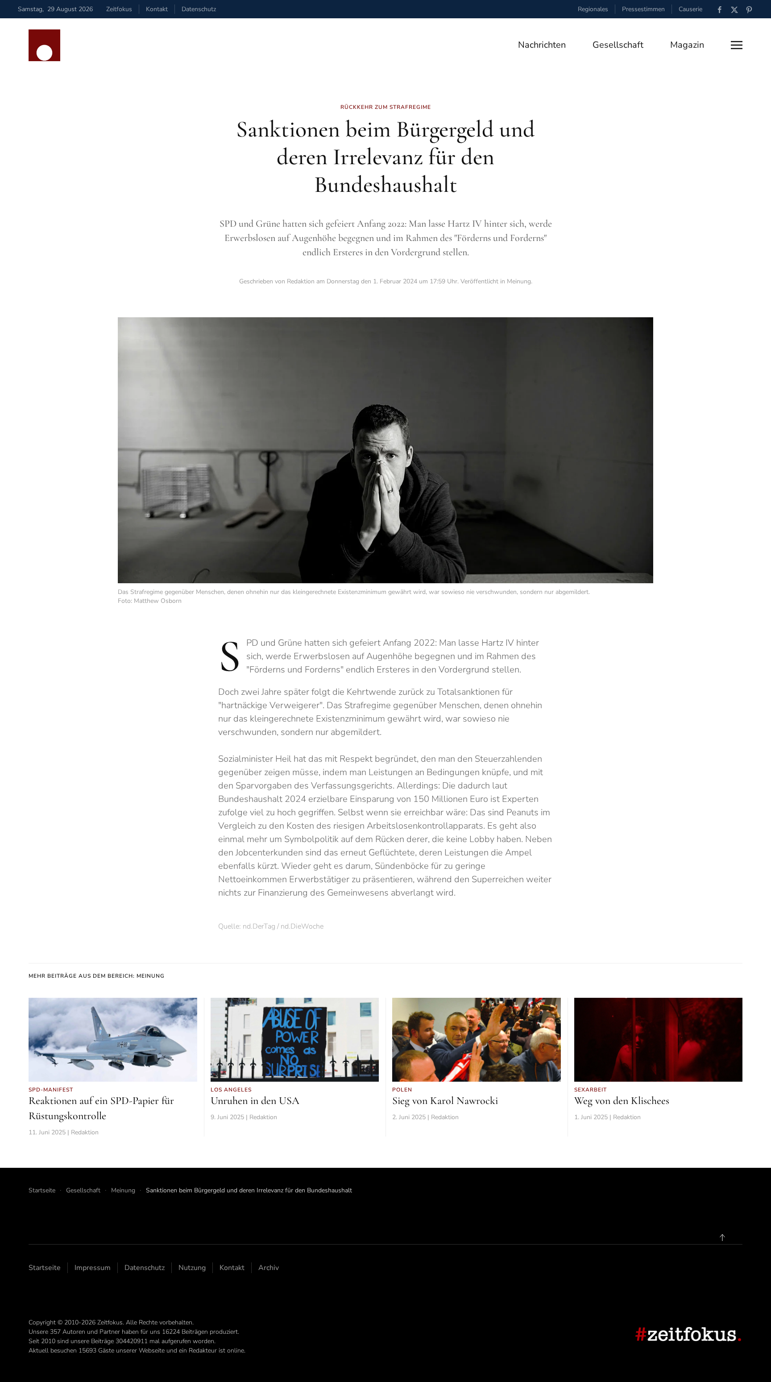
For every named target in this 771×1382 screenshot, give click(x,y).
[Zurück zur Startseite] (44, 45)
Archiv (268, 1268)
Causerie (690, 9)
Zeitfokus (119, 9)
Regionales (593, 9)
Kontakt (157, 9)
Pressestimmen (643, 9)
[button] (736, 45)
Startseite (45, 1268)
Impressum (93, 1268)
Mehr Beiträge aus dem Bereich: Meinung (97, 975)
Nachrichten (542, 45)
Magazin (687, 45)
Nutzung (192, 1268)
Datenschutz (199, 9)
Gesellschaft (618, 45)
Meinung (519, 281)
